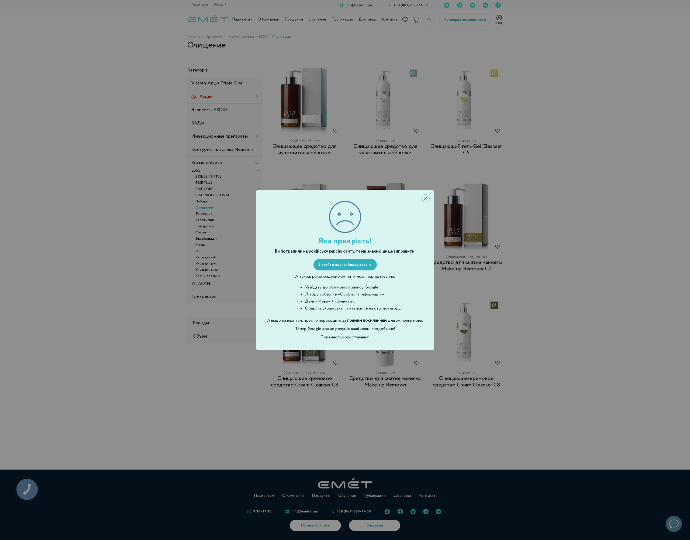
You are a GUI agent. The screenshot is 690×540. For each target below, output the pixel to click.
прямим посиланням (367, 320)
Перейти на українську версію (345, 264)
